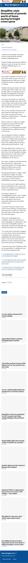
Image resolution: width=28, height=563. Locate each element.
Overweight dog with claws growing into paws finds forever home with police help (13, 261)
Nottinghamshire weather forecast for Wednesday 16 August (13, 255)
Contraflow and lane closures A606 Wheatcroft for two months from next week (14, 365)
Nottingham (5, 178)
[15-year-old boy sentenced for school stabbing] (14, 304)
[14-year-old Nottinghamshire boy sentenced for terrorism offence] (14, 379)
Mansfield (10, 64)
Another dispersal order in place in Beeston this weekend (13, 466)
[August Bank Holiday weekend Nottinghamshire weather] (14, 328)
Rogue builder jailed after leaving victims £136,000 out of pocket (13, 441)
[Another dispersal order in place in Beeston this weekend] (14, 455)
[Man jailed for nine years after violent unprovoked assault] (14, 506)
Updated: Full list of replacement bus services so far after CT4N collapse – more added (13, 491)
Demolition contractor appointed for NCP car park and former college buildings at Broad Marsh (13, 416)
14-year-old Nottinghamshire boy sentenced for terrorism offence (13, 390)
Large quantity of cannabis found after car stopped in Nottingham (12, 268)
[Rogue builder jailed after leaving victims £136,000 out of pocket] (14, 430)
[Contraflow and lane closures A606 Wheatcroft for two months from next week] (14, 353)
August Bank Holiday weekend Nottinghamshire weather (12, 339)
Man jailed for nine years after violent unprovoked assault (12, 517)
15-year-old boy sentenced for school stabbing (12, 315)
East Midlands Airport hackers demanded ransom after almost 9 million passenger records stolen (13, 542)
